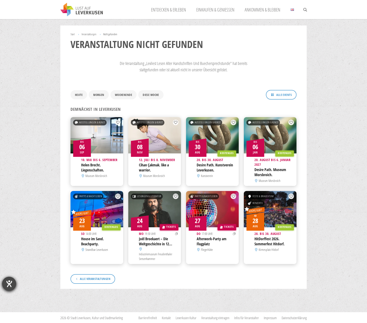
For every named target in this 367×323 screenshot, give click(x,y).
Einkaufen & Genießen (215, 9)
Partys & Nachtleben (90, 196)
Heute (79, 95)
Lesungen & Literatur (149, 196)
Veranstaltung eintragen (215, 317)
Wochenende (123, 95)
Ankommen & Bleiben (262, 9)
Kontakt (166, 317)
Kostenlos (227, 153)
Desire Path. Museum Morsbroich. (270, 172)
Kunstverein (207, 176)
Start (73, 34)
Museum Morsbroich (96, 176)
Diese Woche (151, 95)
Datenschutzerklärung (294, 317)
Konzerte (258, 203)
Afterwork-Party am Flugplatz (211, 241)
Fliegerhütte (207, 249)
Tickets (171, 227)
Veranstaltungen (89, 34)
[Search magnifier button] (305, 9)
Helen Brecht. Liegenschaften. (92, 167)
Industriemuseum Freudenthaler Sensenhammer (155, 256)
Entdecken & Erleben (168, 9)
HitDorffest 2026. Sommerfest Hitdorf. (269, 241)
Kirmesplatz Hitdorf (269, 249)
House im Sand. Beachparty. (92, 241)
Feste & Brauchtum (263, 196)
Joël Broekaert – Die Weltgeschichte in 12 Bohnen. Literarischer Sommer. (154, 246)
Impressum (270, 317)
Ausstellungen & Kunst (92, 122)
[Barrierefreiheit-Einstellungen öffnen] (9, 284)
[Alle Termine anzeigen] (176, 233)
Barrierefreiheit (147, 317)
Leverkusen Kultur (186, 317)
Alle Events (284, 95)
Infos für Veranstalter (246, 317)
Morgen (98, 95)
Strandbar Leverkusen (96, 249)
